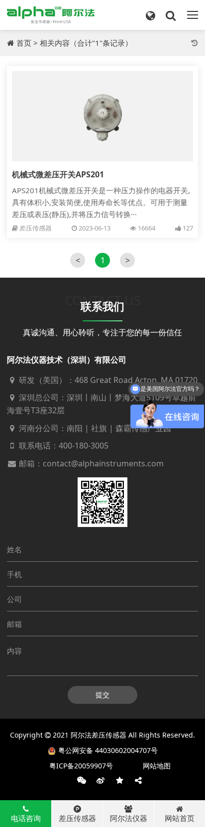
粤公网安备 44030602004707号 (108, 750)
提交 (102, 694)
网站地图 (157, 765)
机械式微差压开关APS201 (58, 174)
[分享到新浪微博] (100, 780)
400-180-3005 (83, 445)
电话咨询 (26, 818)
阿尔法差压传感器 (98, 735)
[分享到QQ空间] (119, 780)
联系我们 (102, 306)
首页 (23, 43)
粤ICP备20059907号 (81, 765)
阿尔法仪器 (128, 818)
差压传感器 (35, 228)
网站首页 (180, 818)
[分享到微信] (82, 780)
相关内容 (55, 43)
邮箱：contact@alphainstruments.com (90, 463)
